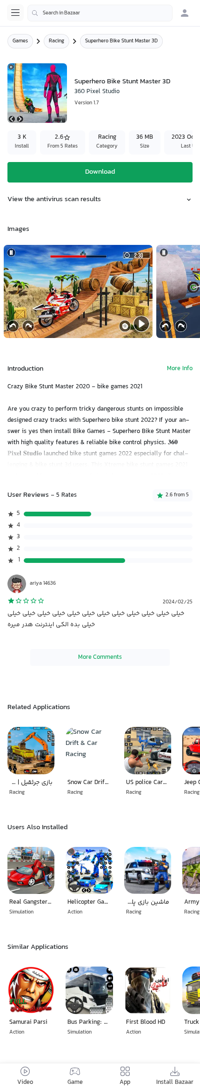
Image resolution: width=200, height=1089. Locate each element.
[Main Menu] (15, 12)
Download (100, 172)
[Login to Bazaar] (184, 13)
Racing (56, 41)
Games (20, 41)
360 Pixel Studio (97, 92)
